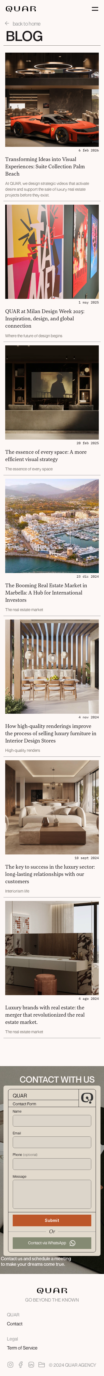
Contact (15, 1324)
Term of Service (22, 1348)
